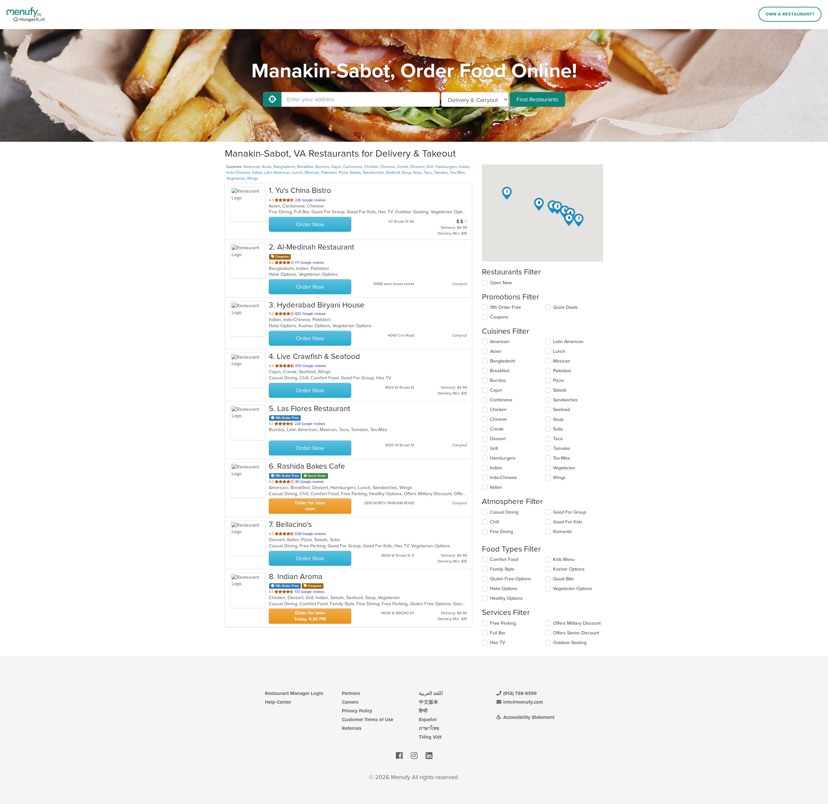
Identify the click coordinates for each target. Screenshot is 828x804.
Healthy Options (506, 598)
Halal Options (504, 588)
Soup (406, 172)
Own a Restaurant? (790, 14)
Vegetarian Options (572, 588)
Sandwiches (373, 172)
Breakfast (305, 166)
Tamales (441, 172)
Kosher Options (569, 569)
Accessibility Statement (528, 717)
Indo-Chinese (238, 172)
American (252, 166)
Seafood (393, 172)
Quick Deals (565, 307)
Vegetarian (235, 178)
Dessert (417, 166)
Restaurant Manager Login (294, 693)
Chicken (371, 166)
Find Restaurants (537, 99)
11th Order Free (505, 307)
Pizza (343, 172)
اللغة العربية (431, 693)
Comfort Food (504, 559)
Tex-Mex (457, 172)
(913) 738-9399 (519, 693)
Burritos (322, 166)
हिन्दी (423, 711)
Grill (429, 166)
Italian (257, 172)
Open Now (501, 282)
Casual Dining (504, 512)
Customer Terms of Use (367, 719)
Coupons (499, 317)
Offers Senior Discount (576, 633)
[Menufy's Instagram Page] (414, 756)
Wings (252, 178)
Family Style (502, 569)
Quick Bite (563, 579)
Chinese (387, 166)
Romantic (562, 531)
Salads (355, 172)
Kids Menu (564, 559)
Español (428, 719)
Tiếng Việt (430, 737)
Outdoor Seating (569, 642)
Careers (350, 702)
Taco (428, 172)
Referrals (351, 728)
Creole (403, 166)
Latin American (277, 172)
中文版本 (428, 702)
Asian (267, 166)
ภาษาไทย (429, 728)
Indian (464, 166)
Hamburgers (446, 166)
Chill (494, 522)
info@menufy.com (522, 702)
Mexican (312, 172)
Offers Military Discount (577, 623)
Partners (351, 693)
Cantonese (352, 166)
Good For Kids (567, 522)
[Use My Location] (272, 99)
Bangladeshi (284, 166)
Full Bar (498, 633)
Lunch (297, 172)
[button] (506, 193)
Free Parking (503, 623)
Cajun (336, 166)
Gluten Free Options (510, 579)
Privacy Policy (357, 711)
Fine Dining (501, 531)
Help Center (278, 702)
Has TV (497, 642)
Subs (417, 172)
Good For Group (569, 512)
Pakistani (329, 172)
